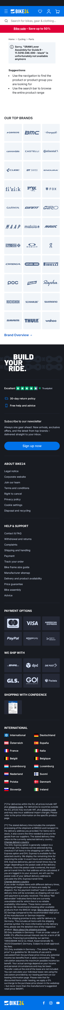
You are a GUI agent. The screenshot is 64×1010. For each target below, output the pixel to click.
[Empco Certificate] (13, 707)
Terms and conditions (16, 487)
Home (12, 39)
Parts (31, 39)
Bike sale (20, 28)
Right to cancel (13, 493)
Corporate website (15, 476)
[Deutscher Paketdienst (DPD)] (32, 665)
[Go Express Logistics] (32, 681)
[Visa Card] (32, 623)
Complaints (10, 544)
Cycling (21, 39)
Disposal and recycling (17, 510)
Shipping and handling (17, 550)
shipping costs (16, 807)
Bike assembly (12, 589)
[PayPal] (13, 639)
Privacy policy (12, 499)
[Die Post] (51, 665)
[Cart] (57, 11)
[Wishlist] (40, 11)
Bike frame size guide (16, 567)
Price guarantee (13, 584)
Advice (8, 595)
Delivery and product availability (23, 578)
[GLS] (13, 681)
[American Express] (51, 623)
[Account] (49, 11)
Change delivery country (16, 842)
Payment (9, 555)
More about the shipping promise (29, 929)
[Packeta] (51, 681)
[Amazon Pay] (32, 639)
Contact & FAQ (13, 533)
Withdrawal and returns (17, 538)
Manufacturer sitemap (17, 572)
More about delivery (48, 909)
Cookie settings (13, 504)
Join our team (12, 482)
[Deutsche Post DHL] (13, 665)
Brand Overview (16, 335)
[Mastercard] (13, 623)
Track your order (14, 561)
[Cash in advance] (51, 639)
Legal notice (11, 471)
